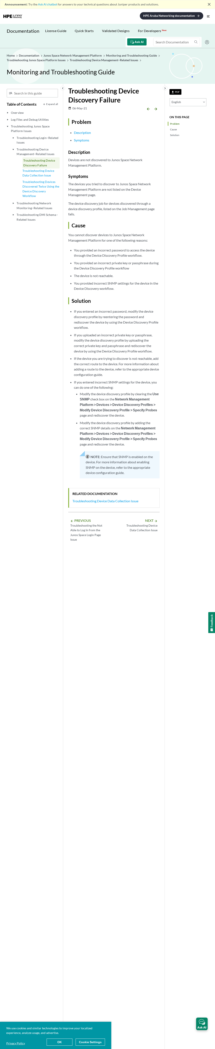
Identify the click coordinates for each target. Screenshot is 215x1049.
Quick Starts (84, 31)
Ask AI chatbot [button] (47, 4)
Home (11, 55)
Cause (173, 129)
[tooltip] (175, 92)
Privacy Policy (15, 1043)
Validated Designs (116, 31)
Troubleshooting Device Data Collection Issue (38, 173)
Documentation (23, 31)
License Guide (55, 31)
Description (82, 133)
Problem (175, 123)
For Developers (152, 31)
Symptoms (81, 140)
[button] (202, 1024)
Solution (174, 135)
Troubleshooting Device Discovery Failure (39, 163)
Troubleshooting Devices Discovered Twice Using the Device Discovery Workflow (40, 189)
